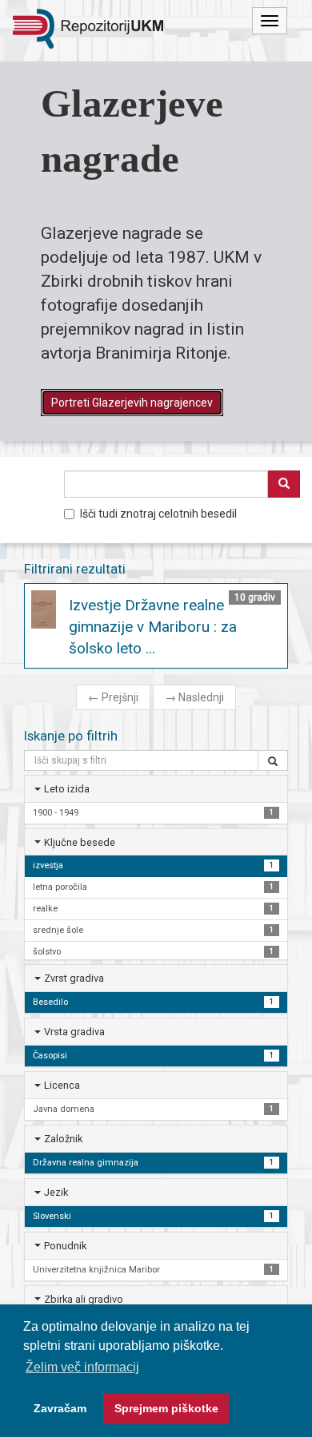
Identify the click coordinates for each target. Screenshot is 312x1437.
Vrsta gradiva (74, 1032)
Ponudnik (65, 1246)
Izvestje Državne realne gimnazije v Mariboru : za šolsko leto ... (153, 626)
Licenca (62, 1085)
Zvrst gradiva (74, 978)
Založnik (63, 1139)
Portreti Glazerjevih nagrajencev (132, 402)
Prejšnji (113, 697)
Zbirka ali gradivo (83, 1299)
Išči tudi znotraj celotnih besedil (158, 513)
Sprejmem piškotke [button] (166, 1408)
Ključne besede (79, 842)
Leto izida (67, 789)
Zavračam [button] (60, 1408)
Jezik (56, 1192)
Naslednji (194, 697)
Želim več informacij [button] (82, 1367)
